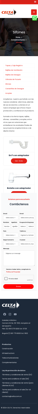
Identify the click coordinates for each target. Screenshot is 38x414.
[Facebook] (4, 314)
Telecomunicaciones (10, 358)
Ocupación (23, 222)
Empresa (30, 222)
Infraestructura (8, 353)
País (4, 231)
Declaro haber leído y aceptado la (18, 270)
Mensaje (6, 249)
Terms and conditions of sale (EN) (15, 379)
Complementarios (18, 40)
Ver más (19, 161)
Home (18, 37)
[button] (19, 1)
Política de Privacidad (13, 272)
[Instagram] (10, 314)
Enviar (18, 286)
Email (5, 214)
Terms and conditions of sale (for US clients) (16, 390)
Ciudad (22, 240)
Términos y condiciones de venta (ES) (17, 374)
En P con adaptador (19, 155)
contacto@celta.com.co (12, 396)
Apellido (14, 222)
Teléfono (23, 231)
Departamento (8, 240)
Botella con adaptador (19, 188)
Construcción (7, 348)
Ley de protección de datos (13, 370)
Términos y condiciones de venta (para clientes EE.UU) (17, 384)
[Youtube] (15, 314)
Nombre (6, 222)
